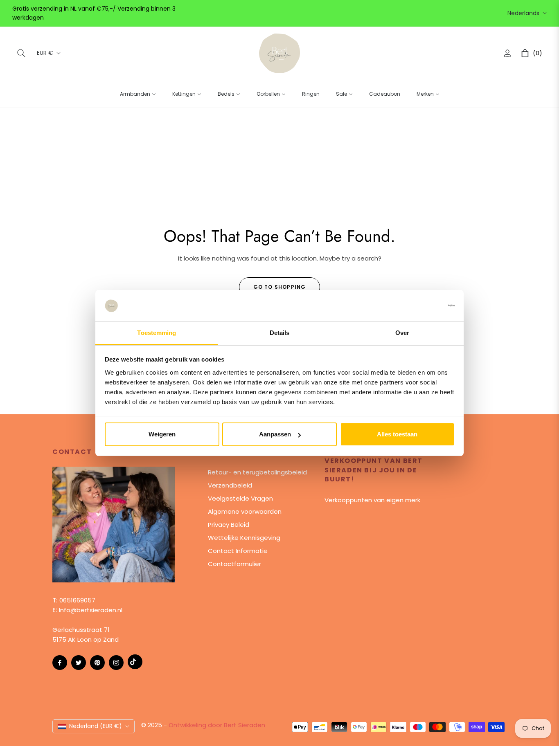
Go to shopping (279, 286)
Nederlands (523, 13)
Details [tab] (280, 332)
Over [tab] (402, 332)
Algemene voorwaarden (245, 511)
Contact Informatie (238, 550)
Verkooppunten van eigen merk (372, 500)
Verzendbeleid (230, 485)
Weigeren (162, 434)
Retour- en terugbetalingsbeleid (257, 472)
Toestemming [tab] (156, 332)
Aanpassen (275, 434)
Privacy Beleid (228, 524)
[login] (507, 53)
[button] (21, 53)
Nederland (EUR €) (95, 726)
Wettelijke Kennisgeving (244, 537)
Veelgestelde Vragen (240, 498)
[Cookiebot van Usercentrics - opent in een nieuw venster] (419, 305)
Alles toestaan (397, 434)
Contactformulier (234, 564)
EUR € (45, 53)
